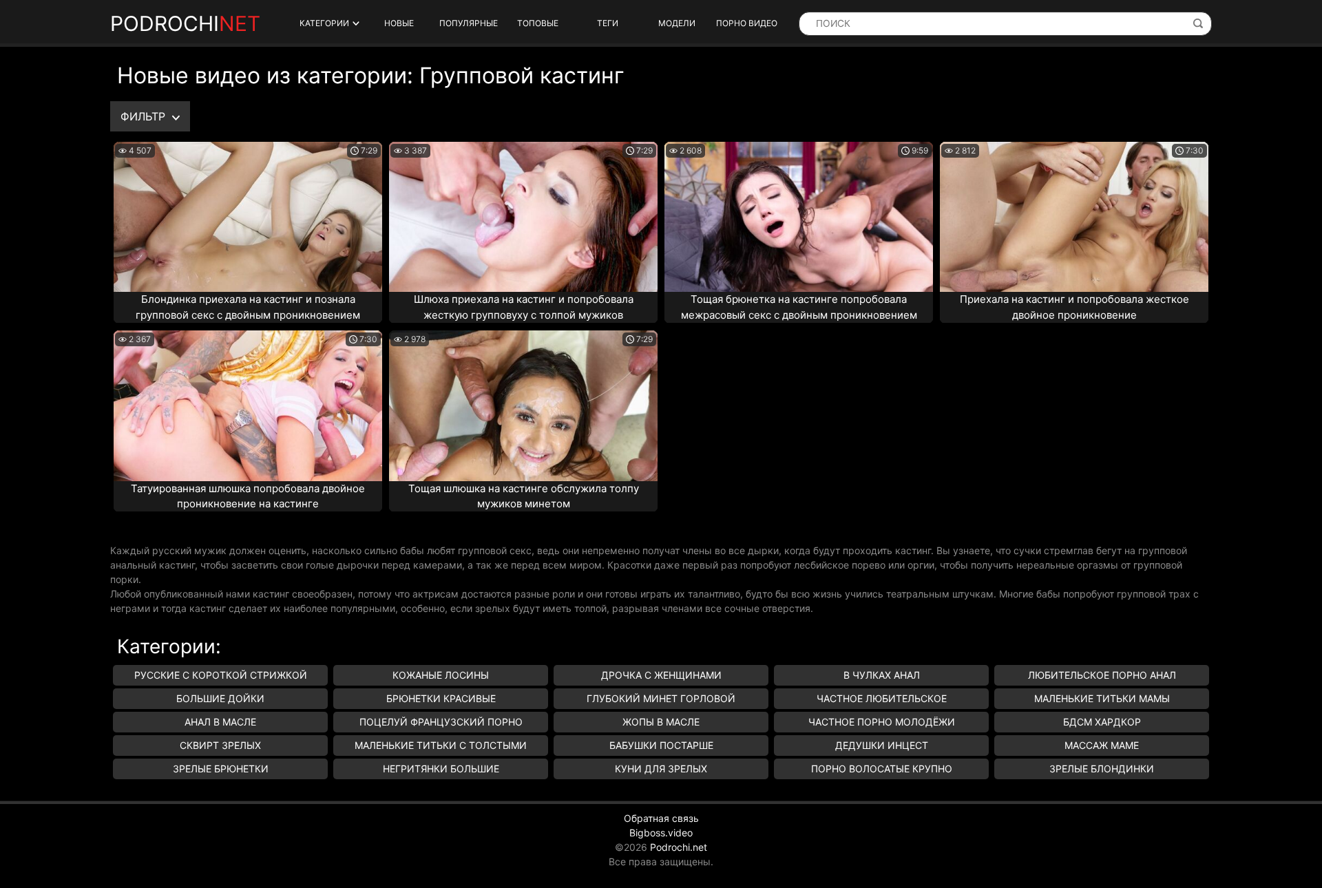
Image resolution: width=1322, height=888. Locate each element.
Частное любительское (882, 698)
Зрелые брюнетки (221, 768)
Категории (324, 23)
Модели (676, 23)
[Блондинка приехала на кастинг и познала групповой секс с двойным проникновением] (248, 217)
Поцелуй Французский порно (441, 722)
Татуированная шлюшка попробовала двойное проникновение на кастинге (248, 496)
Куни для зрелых (661, 768)
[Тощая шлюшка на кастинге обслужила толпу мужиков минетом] (523, 405)
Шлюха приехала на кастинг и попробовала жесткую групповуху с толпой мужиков (523, 307)
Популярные (468, 23)
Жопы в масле (661, 722)
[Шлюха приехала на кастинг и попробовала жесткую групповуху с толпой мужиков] (523, 217)
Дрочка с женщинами (661, 675)
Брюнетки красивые (441, 698)
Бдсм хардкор (1102, 722)
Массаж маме (1101, 745)
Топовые (537, 23)
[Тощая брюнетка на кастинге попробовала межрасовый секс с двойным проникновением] (798, 217)
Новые (399, 23)
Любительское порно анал (1102, 675)
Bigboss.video (661, 832)
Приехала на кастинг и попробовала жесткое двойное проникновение (1074, 307)
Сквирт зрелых (220, 745)
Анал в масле (220, 722)
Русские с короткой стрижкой (220, 675)
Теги (607, 23)
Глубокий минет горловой (661, 698)
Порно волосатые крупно (881, 768)
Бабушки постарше (661, 745)
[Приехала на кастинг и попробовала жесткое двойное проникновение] (1074, 217)
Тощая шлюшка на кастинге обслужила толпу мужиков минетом (523, 496)
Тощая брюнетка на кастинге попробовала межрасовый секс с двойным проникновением (799, 307)
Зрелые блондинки (1101, 768)
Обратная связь (661, 818)
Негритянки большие (441, 768)
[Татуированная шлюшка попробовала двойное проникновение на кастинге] (248, 405)
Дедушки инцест (881, 745)
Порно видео (746, 23)
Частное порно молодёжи (881, 722)
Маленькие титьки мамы (1102, 698)
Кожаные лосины (440, 675)
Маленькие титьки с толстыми (441, 745)
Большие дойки (220, 698)
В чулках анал (881, 675)
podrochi (185, 23)
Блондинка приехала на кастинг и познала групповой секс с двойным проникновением (248, 307)
